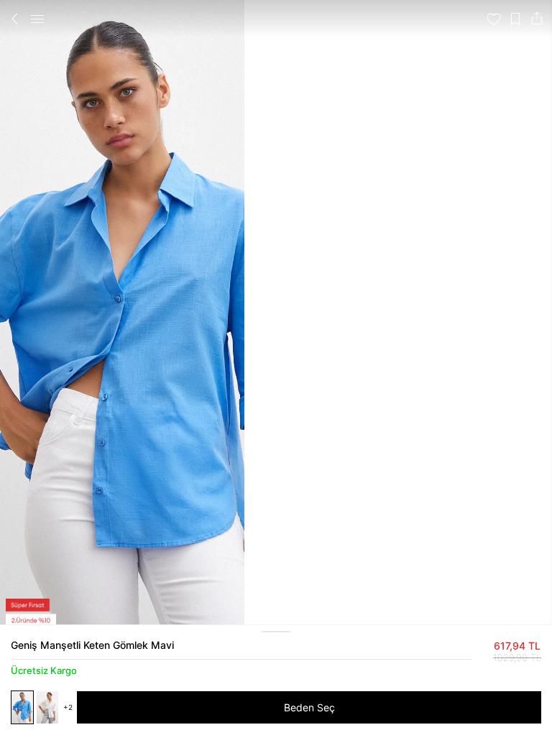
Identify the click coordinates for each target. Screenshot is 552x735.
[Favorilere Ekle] (494, 19)
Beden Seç (309, 707)
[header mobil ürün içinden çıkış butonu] (15, 18)
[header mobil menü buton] (37, 18)
